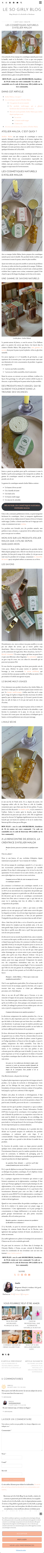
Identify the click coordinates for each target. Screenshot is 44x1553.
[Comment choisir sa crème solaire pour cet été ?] (12, 1337)
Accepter (22, 1534)
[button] (41, 2)
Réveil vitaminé (7, 654)
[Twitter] (3, 3)
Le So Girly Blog (22, 10)
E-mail (4, 1462)
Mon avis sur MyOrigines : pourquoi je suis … (11, 1323)
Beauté (27, 22)
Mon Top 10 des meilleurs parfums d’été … (32, 1347)
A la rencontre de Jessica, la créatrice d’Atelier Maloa (21, 126)
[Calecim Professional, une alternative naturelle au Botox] (32, 1313)
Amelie (11, 1401)
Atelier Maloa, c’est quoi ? (13, 97)
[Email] (17, 3)
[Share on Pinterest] (8, 1355)
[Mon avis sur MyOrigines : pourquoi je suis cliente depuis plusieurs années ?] (12, 1313)
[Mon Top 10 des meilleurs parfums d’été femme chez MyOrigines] (32, 1337)
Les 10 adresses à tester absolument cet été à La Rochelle (12, 1364)
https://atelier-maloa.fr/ (14, 1253)
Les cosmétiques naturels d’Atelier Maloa (18, 100)
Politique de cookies (21, 1550)
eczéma (23, 524)
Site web (4, 1470)
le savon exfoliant (32, 671)
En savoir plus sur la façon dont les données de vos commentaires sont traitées (21, 1487)
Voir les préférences (22, 1545)
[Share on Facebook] (3, 1355)
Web (12, 1294)
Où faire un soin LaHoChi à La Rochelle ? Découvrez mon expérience (33, 1366)
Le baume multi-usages (21, 120)
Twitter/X (18, 1294)
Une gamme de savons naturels (19, 103)
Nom (4, 1454)
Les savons (17, 117)
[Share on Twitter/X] (5, 1355)
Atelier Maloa (7, 136)
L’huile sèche (18, 123)
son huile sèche (23, 809)
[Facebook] (14, 3)
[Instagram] (6, 3)
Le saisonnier (32, 657)
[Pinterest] (10, 3)
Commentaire (6, 1430)
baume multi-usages (14, 692)
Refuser (22, 1539)
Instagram (25, 1294)
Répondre (7, 1397)
